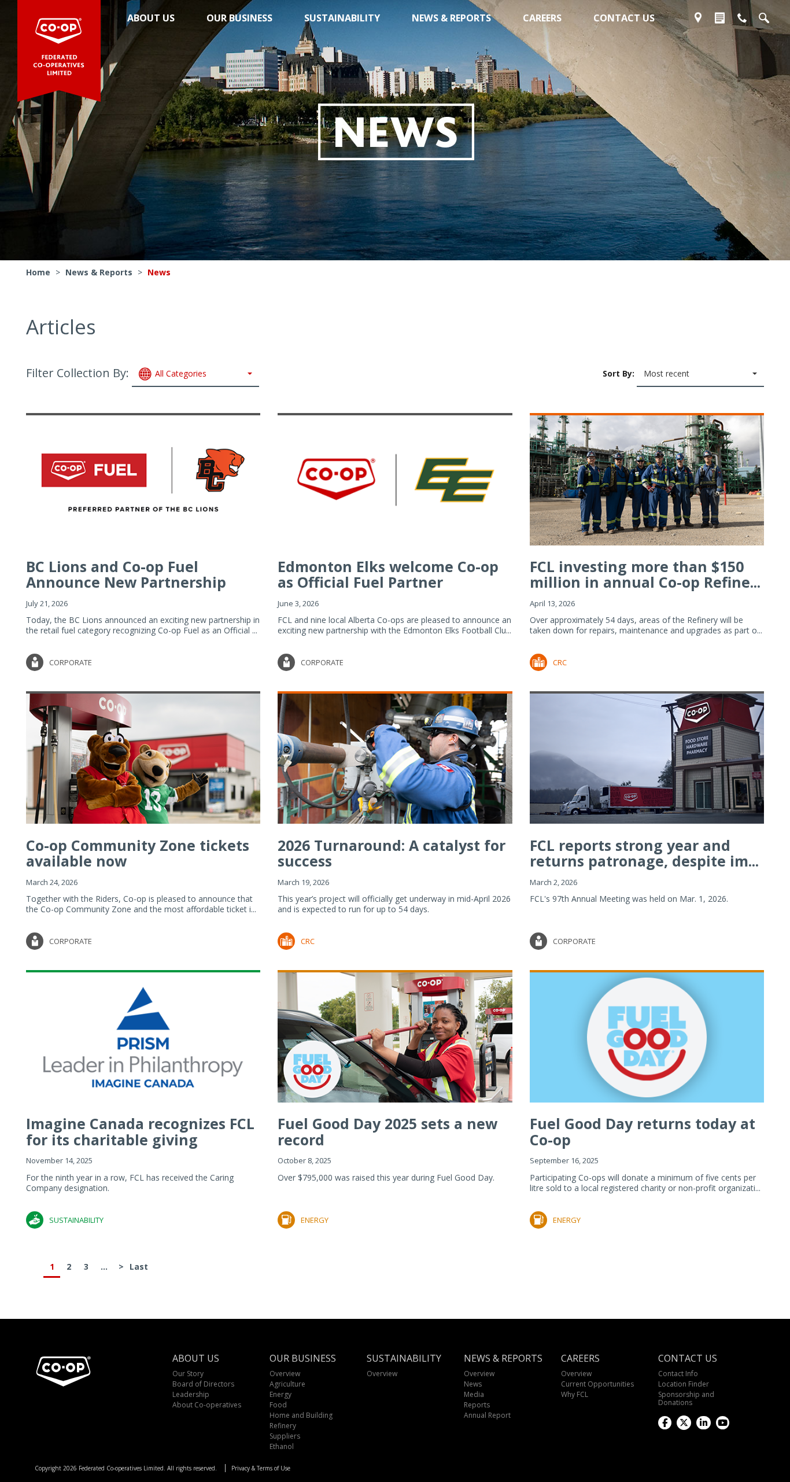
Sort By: (646, 372)
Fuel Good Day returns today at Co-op (642, 1131)
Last (138, 1266)
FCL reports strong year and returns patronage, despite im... (644, 853)
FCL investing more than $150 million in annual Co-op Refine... (645, 574)
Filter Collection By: (116, 373)
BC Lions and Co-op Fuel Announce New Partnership (126, 574)
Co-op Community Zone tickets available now (137, 853)
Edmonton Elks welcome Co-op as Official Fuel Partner (388, 574)
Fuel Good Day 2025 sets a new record (387, 1131)
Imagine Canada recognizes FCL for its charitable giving (140, 1131)
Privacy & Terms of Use (260, 1468)
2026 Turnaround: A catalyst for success (391, 853)
